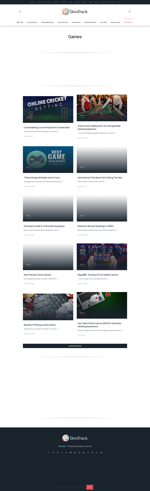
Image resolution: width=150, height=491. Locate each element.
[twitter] (53, 452)
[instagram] (57, 452)
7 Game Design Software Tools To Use (42, 177)
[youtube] (70, 452)
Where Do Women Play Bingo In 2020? (96, 226)
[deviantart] (92, 452)
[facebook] (49, 452)
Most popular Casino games (37, 274)
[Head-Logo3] (75, 435)
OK (89, 487)
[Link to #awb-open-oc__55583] (130, 11)
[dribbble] (79, 452)
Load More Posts (75, 346)
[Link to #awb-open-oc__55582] (20, 11)
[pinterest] (62, 452)
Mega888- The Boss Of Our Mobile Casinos (98, 274)
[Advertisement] (75, 69)
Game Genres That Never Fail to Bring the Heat (100, 177)
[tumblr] (88, 452)
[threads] (66, 452)
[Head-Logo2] (75, 9)
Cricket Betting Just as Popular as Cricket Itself (46, 127)
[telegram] (101, 452)
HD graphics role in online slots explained (44, 226)
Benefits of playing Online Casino (40, 324)
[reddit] (96, 452)
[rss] (83, 452)
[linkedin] (75, 452)
